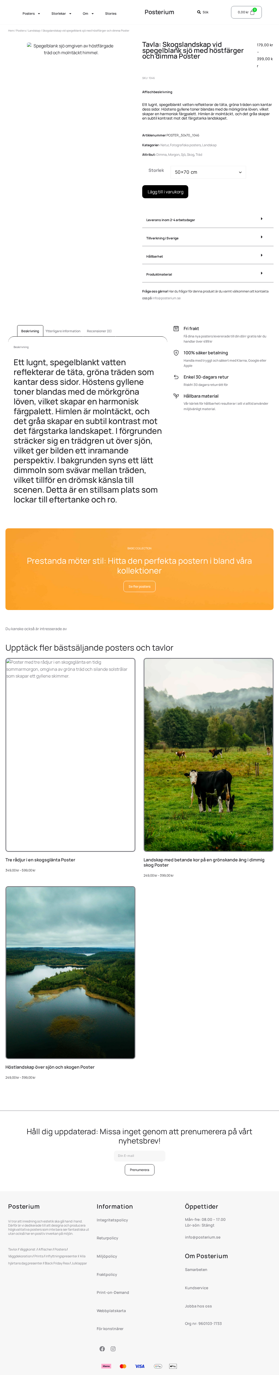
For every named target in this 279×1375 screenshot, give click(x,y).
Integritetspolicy (112, 1219)
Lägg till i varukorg (165, 192)
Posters (29, 13)
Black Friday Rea (57, 1263)
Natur (164, 145)
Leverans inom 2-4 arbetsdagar (170, 220)
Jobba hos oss (198, 1306)
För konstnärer (110, 1328)
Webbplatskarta (111, 1310)
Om (85, 13)
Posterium (159, 12)
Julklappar (79, 1263)
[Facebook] (102, 1348)
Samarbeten (196, 1269)
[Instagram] (113, 1348)
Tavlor (13, 1249)
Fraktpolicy (107, 1274)
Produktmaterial (159, 274)
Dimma (161, 154)
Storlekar (58, 13)
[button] (208, 220)
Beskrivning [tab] (30, 331)
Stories (110, 13)
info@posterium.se (166, 298)
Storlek (156, 170)
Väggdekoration (20, 1256)
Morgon (174, 154)
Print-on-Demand (113, 1292)
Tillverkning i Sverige (162, 238)
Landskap (34, 30)
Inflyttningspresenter (61, 1256)
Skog (190, 154)
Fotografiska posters (185, 145)
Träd (199, 154)
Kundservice (196, 1287)
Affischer (45, 1249)
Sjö (183, 154)
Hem (11, 30)
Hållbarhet (154, 256)
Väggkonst (28, 1249)
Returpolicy (107, 1237)
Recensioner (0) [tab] (99, 331)
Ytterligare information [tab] (63, 331)
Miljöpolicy (107, 1256)
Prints (38, 1256)
